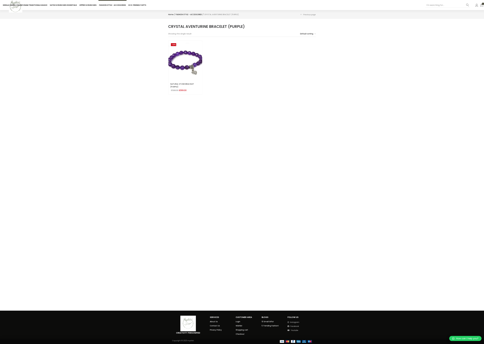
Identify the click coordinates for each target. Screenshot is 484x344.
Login (238, 321)
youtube (294, 330)
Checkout (240, 334)
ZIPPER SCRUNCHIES (88, 5)
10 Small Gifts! (268, 321)
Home (171, 14)
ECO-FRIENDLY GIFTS (137, 5)
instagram (294, 322)
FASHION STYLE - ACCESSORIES (189, 14)
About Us (214, 321)
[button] (481, 5)
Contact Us (215, 325)
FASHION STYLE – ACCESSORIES (112, 5)
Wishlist (239, 325)
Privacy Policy (216, 330)
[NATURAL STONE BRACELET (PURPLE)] (185, 60)
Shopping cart (242, 330)
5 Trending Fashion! (270, 325)
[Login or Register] (476, 5)
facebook (294, 326)
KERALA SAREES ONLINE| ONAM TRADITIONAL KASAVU (25, 5)
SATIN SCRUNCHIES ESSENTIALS (63, 5)
